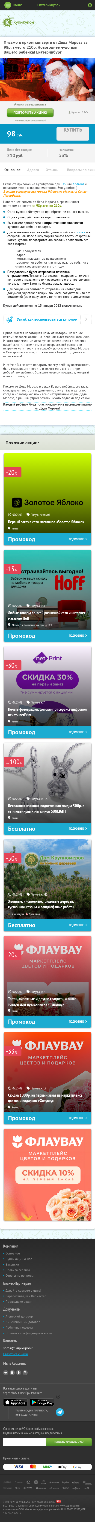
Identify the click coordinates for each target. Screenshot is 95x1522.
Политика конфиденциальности (29, 1333)
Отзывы (52, 169)
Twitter (18, 1372)
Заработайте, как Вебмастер (26, 1296)
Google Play (42, 1402)
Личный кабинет (90, 5)
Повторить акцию (30, 112)
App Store (15, 1402)
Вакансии (12, 1264)
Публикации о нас (19, 1259)
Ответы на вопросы (19, 1275)
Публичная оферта (19, 1327)
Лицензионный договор (23, 1322)
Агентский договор (19, 1316)
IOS (63, 184)
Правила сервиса (18, 1270)
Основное (12, 169)
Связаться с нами (15, 1354)
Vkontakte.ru (12, 1372)
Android (79, 184)
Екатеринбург (47, 5)
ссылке (80, 232)
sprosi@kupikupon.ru (18, 1348)
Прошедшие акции (19, 1301)
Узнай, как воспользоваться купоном (47, 319)
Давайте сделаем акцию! (23, 1290)
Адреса (33, 169)
